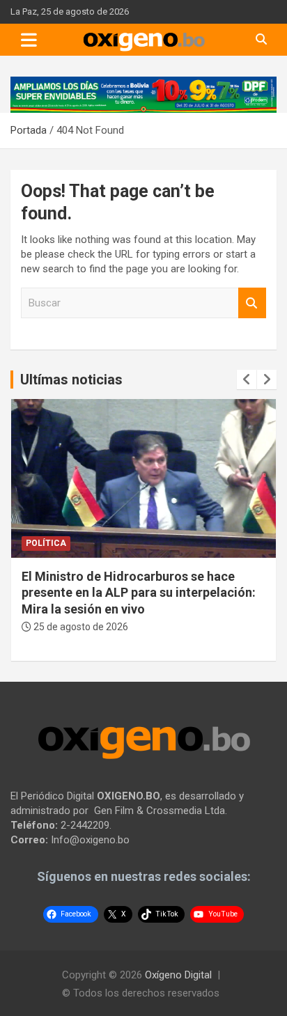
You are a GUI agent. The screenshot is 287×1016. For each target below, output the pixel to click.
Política (46, 543)
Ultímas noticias (71, 379)
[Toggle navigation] (28, 40)
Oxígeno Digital (178, 975)
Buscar (252, 303)
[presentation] (246, 379)
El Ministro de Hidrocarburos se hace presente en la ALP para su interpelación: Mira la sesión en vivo (139, 592)
